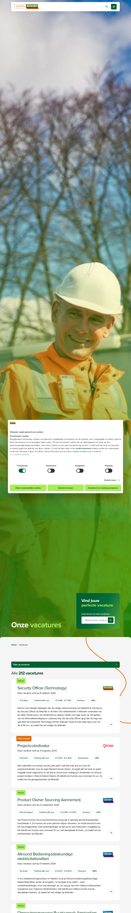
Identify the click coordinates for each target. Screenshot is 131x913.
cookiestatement (83, 448)
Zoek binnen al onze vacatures (95, 613)
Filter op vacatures (21, 664)
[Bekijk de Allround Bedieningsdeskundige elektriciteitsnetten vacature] (111, 891)
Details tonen (110, 480)
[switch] (51, 471)
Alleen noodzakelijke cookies (28, 488)
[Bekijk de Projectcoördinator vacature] (111, 778)
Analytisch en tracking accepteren (103, 488)
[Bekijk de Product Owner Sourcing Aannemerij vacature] (111, 832)
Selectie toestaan (65, 488)
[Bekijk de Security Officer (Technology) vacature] (111, 724)
